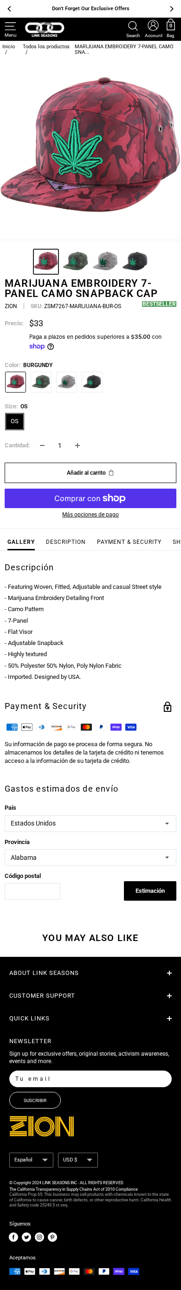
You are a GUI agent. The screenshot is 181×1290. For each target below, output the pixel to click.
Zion (11, 306)
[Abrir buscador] (133, 26)
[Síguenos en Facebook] (13, 1237)
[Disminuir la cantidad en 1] (42, 445)
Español (23, 1160)
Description (66, 542)
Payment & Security (129, 542)
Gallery (21, 542)
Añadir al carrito (86, 473)
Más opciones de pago (90, 514)
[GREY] (66, 382)
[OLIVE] (41, 382)
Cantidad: (17, 445)
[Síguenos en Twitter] (26, 1237)
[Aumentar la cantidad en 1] (77, 445)
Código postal (23, 875)
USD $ (70, 1160)
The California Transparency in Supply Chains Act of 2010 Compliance (73, 1189)
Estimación (150, 890)
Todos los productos (46, 47)
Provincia (17, 841)
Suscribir (35, 1100)
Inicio (8, 47)
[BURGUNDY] (15, 382)
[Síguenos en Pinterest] (52, 1237)
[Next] (171, 151)
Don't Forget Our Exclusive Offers (90, 9)
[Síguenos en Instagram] (39, 1237)
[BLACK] (92, 382)
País (10, 807)
